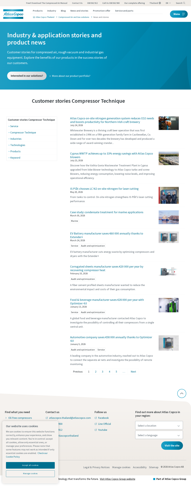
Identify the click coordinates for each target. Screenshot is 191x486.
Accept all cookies (30, 465)
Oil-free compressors (20, 418)
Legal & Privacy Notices (96, 467)
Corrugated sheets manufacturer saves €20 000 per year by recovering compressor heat (106, 268)
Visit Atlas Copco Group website (117, 479)
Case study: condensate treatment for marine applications (106, 212)
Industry (51, 10)
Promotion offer (101, 10)
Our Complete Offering (134, 3)
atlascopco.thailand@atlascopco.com (70, 418)
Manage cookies (121, 467)
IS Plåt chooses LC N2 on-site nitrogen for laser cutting (104, 188)
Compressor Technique (23, 132)
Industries (15, 138)
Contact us (77, 3)
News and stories (79, 10)
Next (133, 371)
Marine (74, 220)
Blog (63, 10)
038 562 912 (92, 3)
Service (14, 126)
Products (38, 10)
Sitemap (153, 467)
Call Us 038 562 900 (111, 3)
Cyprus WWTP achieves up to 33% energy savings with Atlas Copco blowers (111, 155)
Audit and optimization (93, 245)
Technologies (17, 145)
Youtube (102, 430)
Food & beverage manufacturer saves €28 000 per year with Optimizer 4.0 (107, 301)
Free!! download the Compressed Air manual (46, 3)
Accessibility (140, 467)
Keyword (15, 157)
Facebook (103, 418)
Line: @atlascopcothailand (63, 435)
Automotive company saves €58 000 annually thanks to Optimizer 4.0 (111, 339)
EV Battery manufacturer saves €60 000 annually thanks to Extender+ (106, 235)
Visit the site (172, 445)
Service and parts (124, 10)
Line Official (104, 424)
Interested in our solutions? (27, 75)
